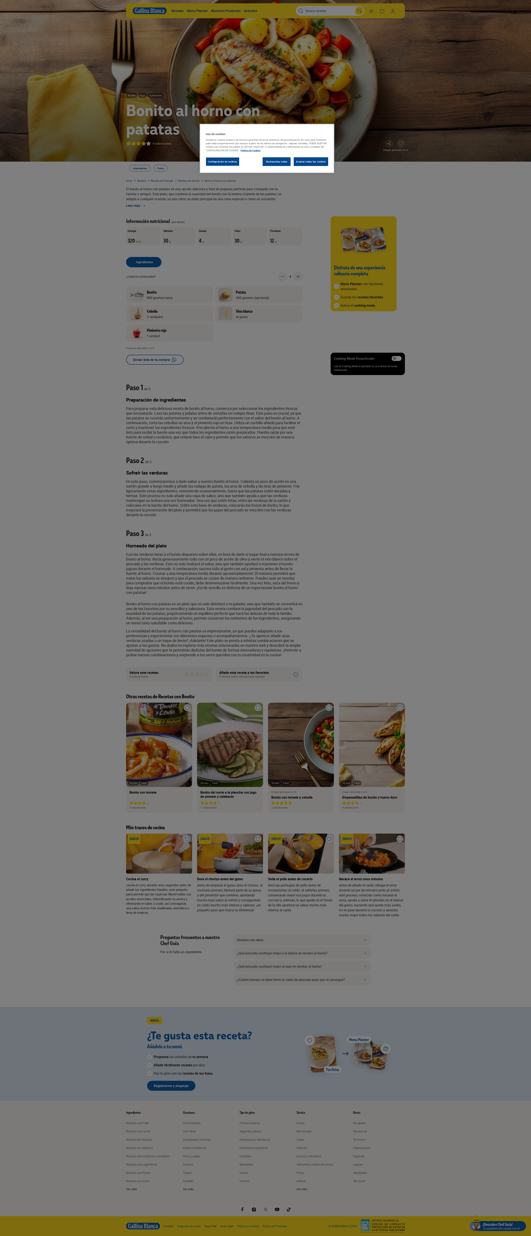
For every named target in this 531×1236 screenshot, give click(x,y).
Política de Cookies (251, 150)
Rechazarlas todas (276, 161)
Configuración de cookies (222, 161)
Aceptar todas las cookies (311, 161)
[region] (267, 148)
